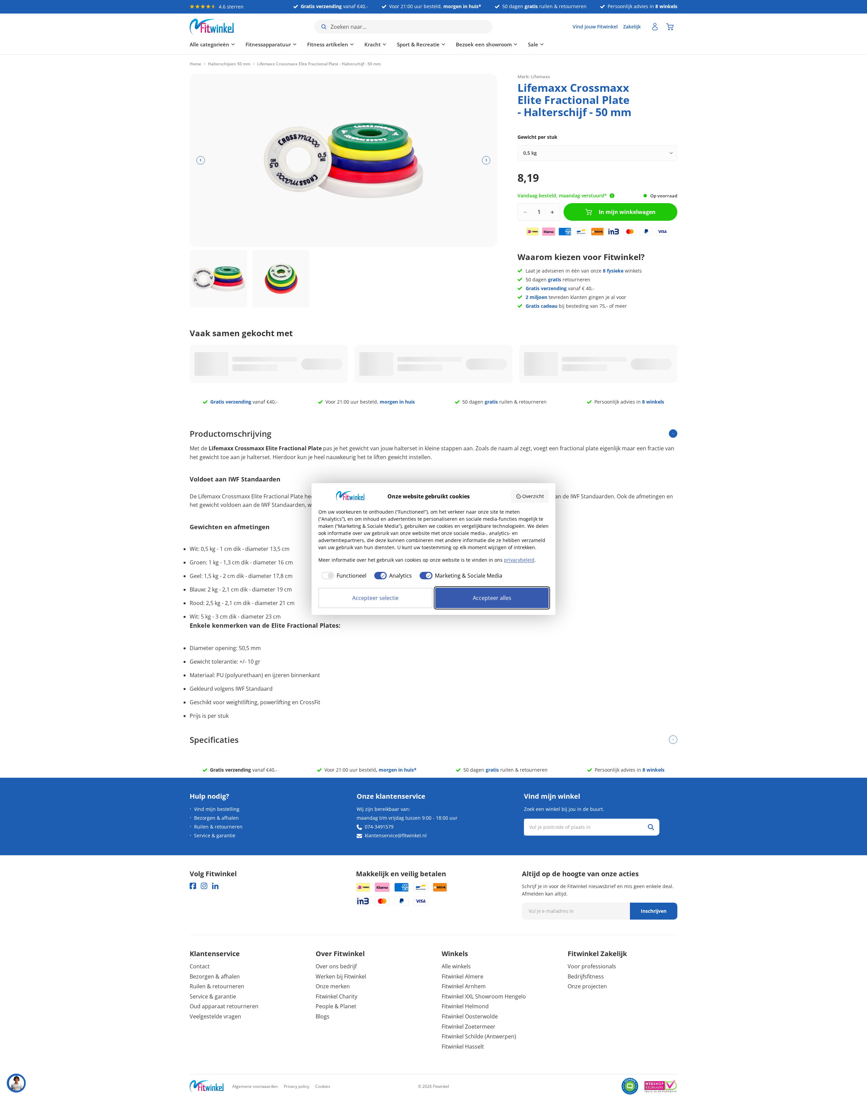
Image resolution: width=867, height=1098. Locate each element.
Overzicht (533, 496)
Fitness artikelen (327, 44)
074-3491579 (379, 826)
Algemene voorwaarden (255, 1086)
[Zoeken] (650, 827)
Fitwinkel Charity (336, 996)
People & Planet (336, 1006)
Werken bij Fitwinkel (341, 976)
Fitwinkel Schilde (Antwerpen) (479, 1036)
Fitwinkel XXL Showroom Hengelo (484, 996)
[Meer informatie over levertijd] (612, 195)
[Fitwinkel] (207, 1086)
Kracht (372, 44)
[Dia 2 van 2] (281, 279)
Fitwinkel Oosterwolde (470, 1016)
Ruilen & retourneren (218, 826)
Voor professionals (592, 966)
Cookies (322, 1086)
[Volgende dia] (486, 160)
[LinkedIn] (215, 886)
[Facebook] (193, 886)
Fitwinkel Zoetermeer (468, 1026)
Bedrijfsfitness (586, 976)
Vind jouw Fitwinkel (595, 26)
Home (195, 64)
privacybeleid (519, 560)
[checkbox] (342, 576)
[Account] (655, 26)
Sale (533, 44)
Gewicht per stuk (537, 137)
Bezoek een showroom (484, 44)
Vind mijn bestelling (216, 809)
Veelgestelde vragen (215, 1016)
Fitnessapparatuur (268, 44)
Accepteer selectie (375, 598)
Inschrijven (654, 911)
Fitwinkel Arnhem (464, 986)
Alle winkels (456, 966)
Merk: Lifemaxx (533, 76)
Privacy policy (296, 1086)
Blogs (323, 1016)
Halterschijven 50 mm (229, 64)
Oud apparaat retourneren (224, 1006)
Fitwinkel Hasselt (463, 1046)
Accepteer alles (492, 598)
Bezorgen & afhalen (216, 818)
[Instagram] (204, 886)
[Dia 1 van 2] (218, 279)
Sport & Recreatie (418, 44)
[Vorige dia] (200, 160)
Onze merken (333, 986)
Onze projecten (587, 986)
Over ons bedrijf (336, 966)
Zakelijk (632, 26)
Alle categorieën (209, 44)
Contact (200, 966)
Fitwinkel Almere (462, 976)
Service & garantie (214, 835)
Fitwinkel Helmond (465, 1006)
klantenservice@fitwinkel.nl (396, 835)
